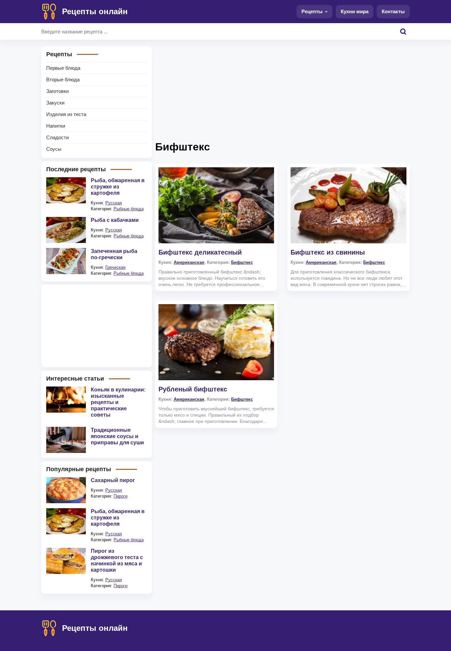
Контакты (393, 11)
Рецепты (312, 11)
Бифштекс (242, 262)
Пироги (120, 496)
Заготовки (57, 91)
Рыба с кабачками (115, 220)
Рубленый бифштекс (192, 389)
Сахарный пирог (113, 480)
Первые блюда (63, 68)
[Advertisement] (282, 92)
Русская (113, 202)
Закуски (55, 102)
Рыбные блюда (129, 208)
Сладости (57, 137)
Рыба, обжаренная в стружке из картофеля (118, 187)
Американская (189, 262)
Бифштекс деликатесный (200, 252)
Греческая (115, 267)
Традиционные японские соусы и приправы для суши (117, 436)
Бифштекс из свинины (328, 252)
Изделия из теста (66, 114)
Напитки (55, 126)
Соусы (53, 149)
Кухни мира (354, 11)
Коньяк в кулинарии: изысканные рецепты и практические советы (118, 402)
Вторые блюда (63, 79)
